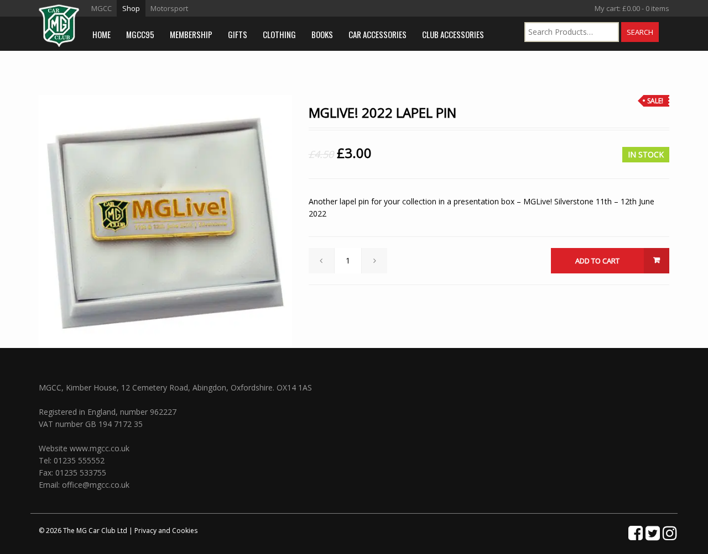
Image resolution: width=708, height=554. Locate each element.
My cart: (632, 8)
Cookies (184, 530)
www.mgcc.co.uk (99, 448)
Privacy (145, 530)
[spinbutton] (348, 260)
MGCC (101, 8)
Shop (131, 8)
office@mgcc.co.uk (95, 484)
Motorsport (169, 8)
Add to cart (597, 261)
